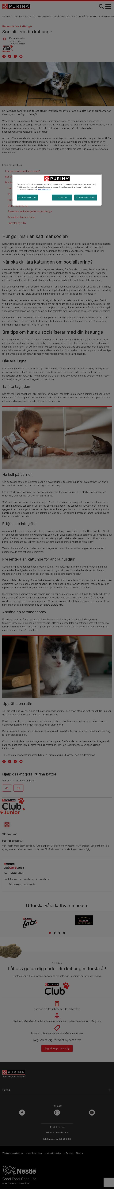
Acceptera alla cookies (86, 197)
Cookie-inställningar (27, 197)
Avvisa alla (62, 197)
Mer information (44, 189)
